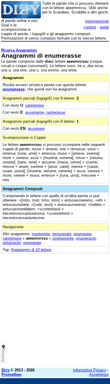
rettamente (12, 242)
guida (104, 27)
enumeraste (86, 238)
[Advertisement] (55, 308)
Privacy (3, 355)
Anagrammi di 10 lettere (31, 250)
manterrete (41, 234)
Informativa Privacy (89, 370)
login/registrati (97, 21)
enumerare (83, 234)
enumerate (32, 242)
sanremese (34, 105)
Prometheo (11, 374)
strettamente (63, 238)
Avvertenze (99, 374)
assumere (36, 128)
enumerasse (14, 89)
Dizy (5, 370)
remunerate (61, 234)
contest (90, 27)
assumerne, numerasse (45, 112)
